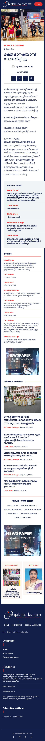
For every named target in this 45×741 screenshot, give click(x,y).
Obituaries (12, 214)
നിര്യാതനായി (13, 217)
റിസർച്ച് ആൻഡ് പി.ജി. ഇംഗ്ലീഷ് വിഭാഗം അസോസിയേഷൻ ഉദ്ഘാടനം (20, 483)
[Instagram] (19, 737)
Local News (12, 190)
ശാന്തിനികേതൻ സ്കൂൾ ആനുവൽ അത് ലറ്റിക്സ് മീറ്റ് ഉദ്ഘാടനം (19, 341)
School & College (14, 45)
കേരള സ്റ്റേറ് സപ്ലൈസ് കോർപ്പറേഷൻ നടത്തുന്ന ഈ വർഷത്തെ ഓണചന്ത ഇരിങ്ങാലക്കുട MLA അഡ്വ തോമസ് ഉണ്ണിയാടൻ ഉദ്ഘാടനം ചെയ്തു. (24, 196)
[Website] (25, 737)
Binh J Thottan (26, 66)
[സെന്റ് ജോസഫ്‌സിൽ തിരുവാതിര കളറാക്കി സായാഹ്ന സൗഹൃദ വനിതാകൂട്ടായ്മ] (22, 399)
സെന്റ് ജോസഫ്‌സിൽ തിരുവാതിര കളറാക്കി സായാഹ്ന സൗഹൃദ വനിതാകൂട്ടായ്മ (22, 228)
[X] (19, 78)
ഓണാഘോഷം (13, 208)
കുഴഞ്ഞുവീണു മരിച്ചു (33, 593)
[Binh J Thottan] (14, 66)
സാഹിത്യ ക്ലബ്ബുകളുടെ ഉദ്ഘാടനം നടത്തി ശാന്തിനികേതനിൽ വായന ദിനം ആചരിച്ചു (11, 593)
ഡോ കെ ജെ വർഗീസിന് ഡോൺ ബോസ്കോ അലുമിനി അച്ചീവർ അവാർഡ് (20, 468)
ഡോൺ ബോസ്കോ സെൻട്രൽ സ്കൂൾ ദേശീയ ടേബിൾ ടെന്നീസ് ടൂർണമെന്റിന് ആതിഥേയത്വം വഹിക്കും (24, 241)
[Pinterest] (25, 78)
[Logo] (14, 4)
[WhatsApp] (31, 78)
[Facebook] (13, 78)
